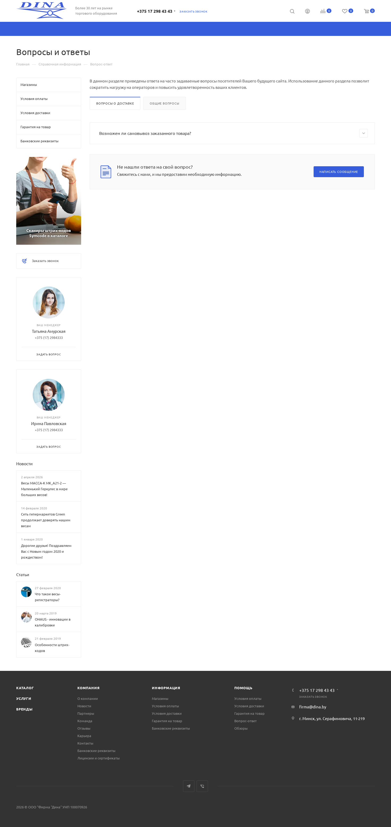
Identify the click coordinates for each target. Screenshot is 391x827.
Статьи (22, 574)
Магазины (160, 698)
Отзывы (83, 728)
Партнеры (85, 713)
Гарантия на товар (167, 720)
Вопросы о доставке (115, 103)
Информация (166, 687)
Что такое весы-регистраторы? (48, 597)
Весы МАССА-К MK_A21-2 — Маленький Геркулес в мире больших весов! (44, 489)
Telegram (188, 786)
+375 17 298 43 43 (154, 11)
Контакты (85, 743)
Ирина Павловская (48, 423)
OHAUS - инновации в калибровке (52, 622)
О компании (87, 698)
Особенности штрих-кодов (52, 647)
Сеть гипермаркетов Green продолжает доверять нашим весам (45, 520)
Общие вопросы (164, 103)
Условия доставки (167, 713)
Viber (202, 786)
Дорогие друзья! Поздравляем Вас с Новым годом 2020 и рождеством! (46, 551)
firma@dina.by (312, 706)
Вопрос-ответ (245, 720)
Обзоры (241, 728)
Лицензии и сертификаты (98, 758)
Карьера (84, 735)
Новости (24, 463)
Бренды (24, 709)
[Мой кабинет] (307, 12)
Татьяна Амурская (48, 331)
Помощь (243, 687)
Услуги (23, 698)
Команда (84, 720)
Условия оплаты (165, 706)
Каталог (25, 687)
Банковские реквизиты (96, 750)
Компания (88, 687)
